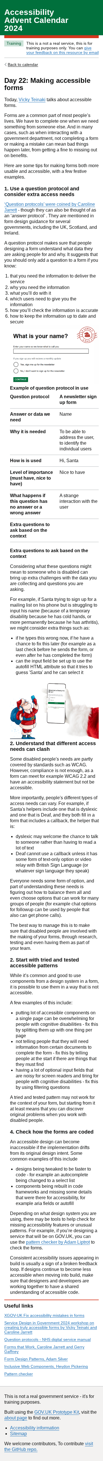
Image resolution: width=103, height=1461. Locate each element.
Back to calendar (23, 64)
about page (15, 1417)
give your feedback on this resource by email (62, 50)
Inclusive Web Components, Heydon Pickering (46, 1366)
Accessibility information (34, 1427)
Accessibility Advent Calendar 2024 (36, 20)
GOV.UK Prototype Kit (56, 1412)
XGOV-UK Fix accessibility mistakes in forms (44, 1315)
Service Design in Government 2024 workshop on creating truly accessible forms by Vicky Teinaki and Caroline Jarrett (50, 1327)
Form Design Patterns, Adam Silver (36, 1359)
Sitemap (18, 1433)
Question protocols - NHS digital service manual (47, 1339)
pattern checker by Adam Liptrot (58, 1242)
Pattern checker (18, 1374)
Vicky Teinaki (32, 99)
